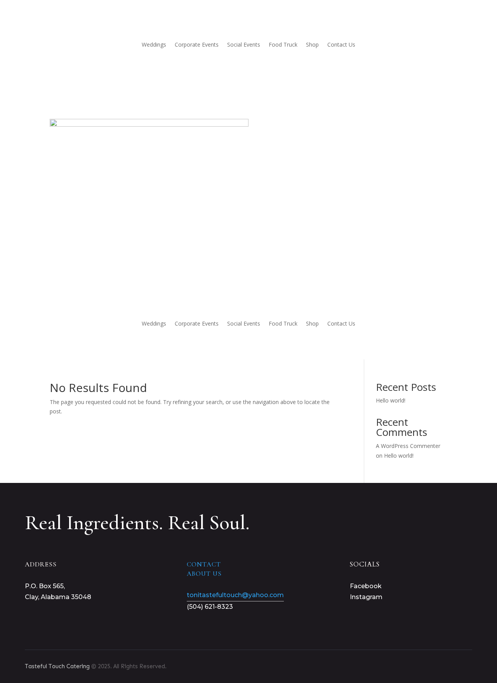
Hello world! (390, 400)
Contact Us (341, 44)
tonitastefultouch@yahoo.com (235, 595)
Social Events (243, 44)
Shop (312, 44)
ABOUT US (204, 574)
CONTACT (204, 564)
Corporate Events (197, 44)
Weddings (154, 44)
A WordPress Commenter (408, 446)
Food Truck (283, 44)
